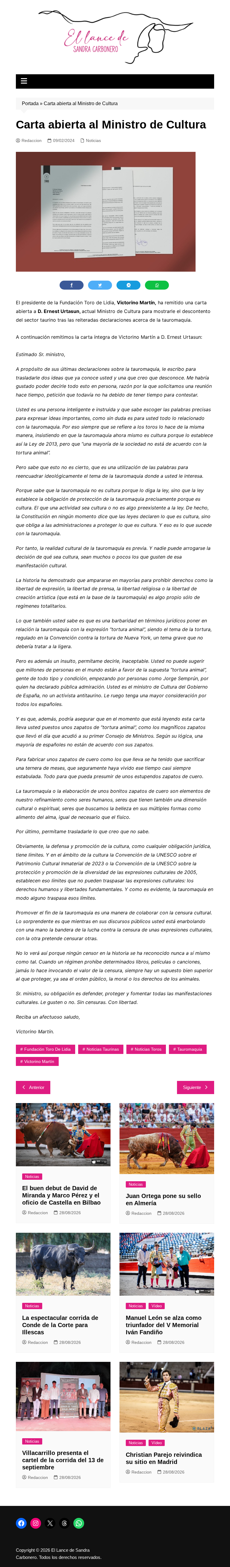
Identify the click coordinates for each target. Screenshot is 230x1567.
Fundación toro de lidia (47, 1049)
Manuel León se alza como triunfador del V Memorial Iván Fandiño (164, 1325)
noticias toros (148, 1049)
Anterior (36, 1087)
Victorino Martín (39, 1061)
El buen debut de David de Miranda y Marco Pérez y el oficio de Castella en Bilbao (61, 1195)
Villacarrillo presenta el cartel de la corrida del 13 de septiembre (63, 1460)
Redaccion (32, 140)
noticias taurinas (103, 1049)
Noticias (93, 140)
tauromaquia (189, 1049)
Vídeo (157, 1306)
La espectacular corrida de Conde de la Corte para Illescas (60, 1325)
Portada (30, 103)
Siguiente (192, 1087)
